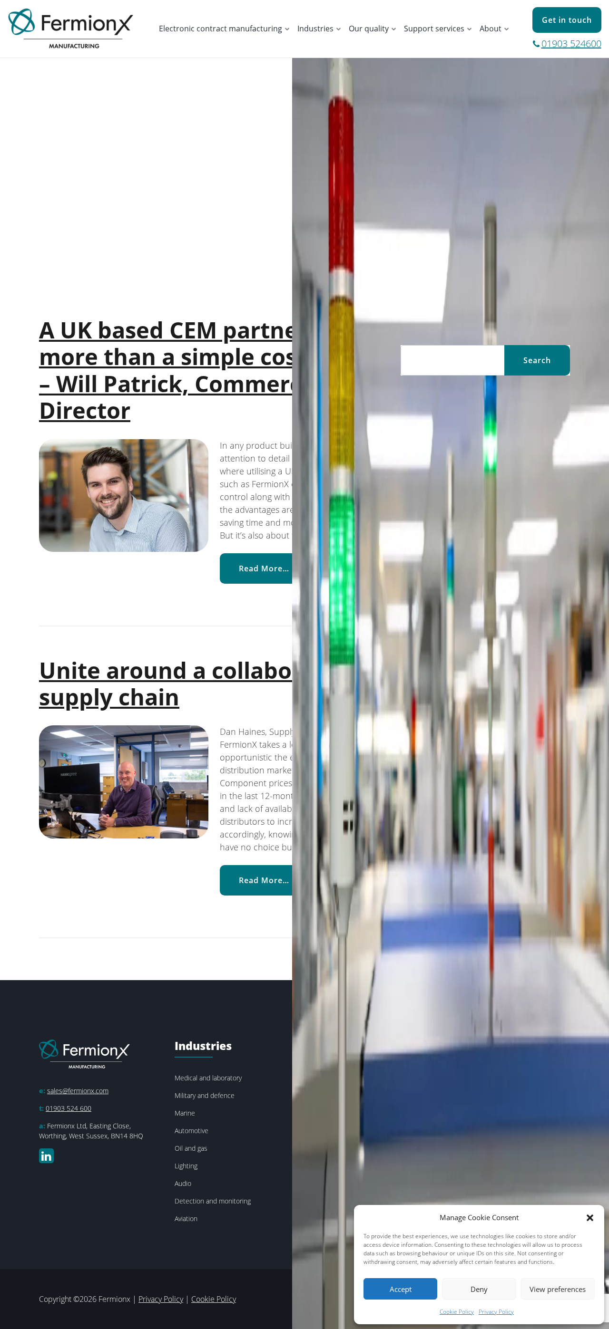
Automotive (191, 1130)
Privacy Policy (496, 1312)
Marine (185, 1112)
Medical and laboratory (208, 1077)
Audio (183, 1183)
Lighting (186, 1165)
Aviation (186, 1218)
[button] (590, 1217)
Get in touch (567, 20)
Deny (479, 1289)
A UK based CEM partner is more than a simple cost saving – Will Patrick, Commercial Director (211, 370)
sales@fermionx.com (77, 1090)
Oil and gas (191, 1148)
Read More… (273, 568)
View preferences (558, 1289)
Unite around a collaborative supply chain (198, 683)
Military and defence (205, 1095)
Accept (401, 1289)
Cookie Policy (457, 1312)
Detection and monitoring (213, 1200)
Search (537, 360)
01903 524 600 (68, 1108)
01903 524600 (571, 43)
